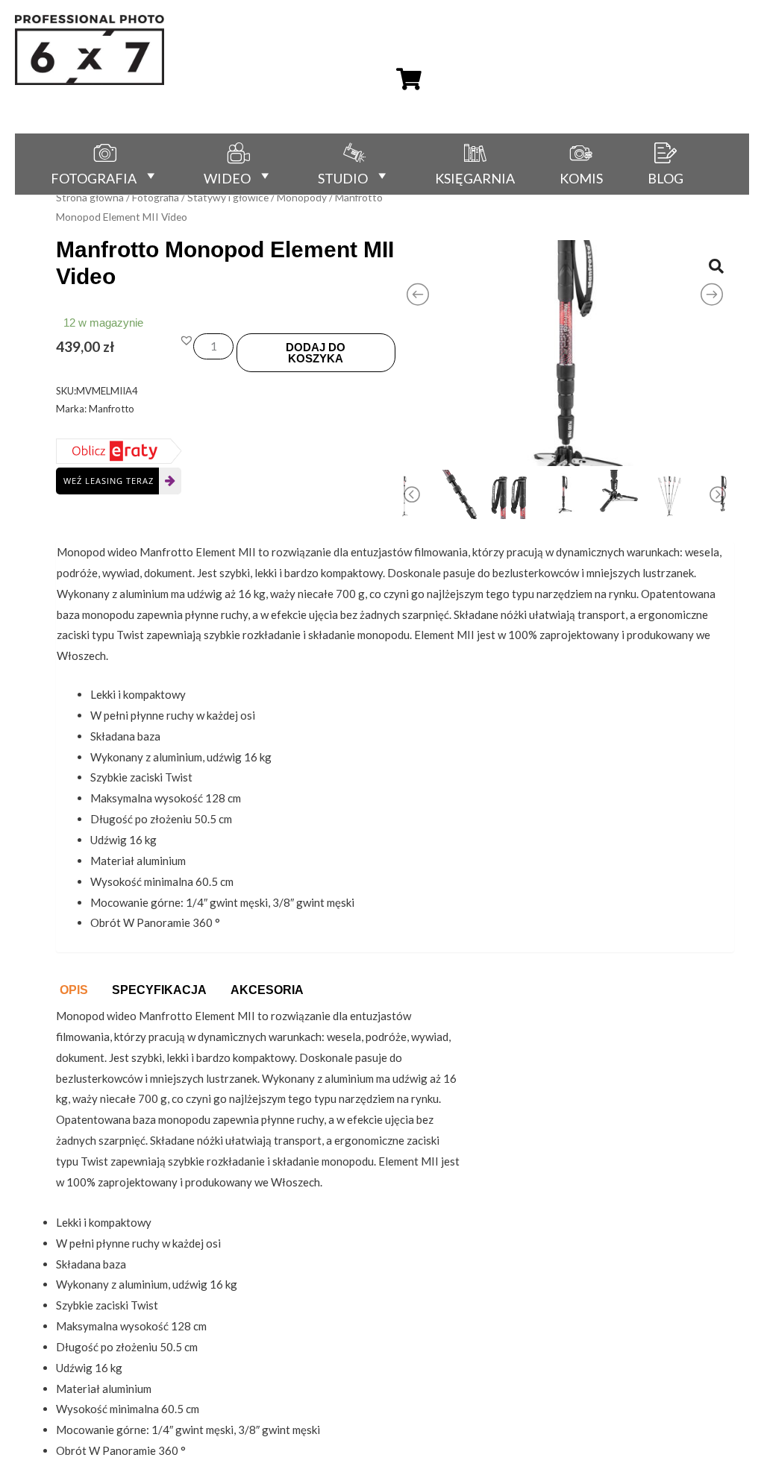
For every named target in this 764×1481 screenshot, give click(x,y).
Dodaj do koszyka (315, 353)
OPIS (74, 990)
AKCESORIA (267, 990)
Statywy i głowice (228, 197)
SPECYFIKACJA (159, 990)
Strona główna (90, 197)
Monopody (302, 197)
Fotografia (155, 197)
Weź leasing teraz (108, 480)
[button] (186, 340)
